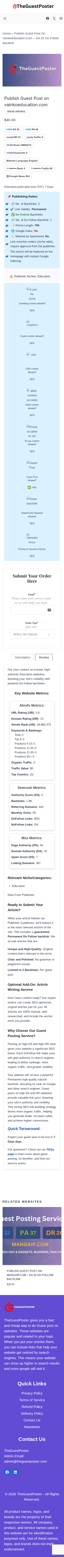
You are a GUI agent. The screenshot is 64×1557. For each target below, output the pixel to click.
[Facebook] (48, 18)
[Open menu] (5, 18)
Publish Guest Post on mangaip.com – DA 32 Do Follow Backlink (30, 1275)
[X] (54, 18)
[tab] (22, 657)
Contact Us (32, 1420)
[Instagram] (61, 18)
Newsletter (32, 1427)
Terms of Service (32, 1400)
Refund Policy (32, 1407)
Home (7, 33)
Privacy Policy (32, 1393)
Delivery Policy (32, 1413)
